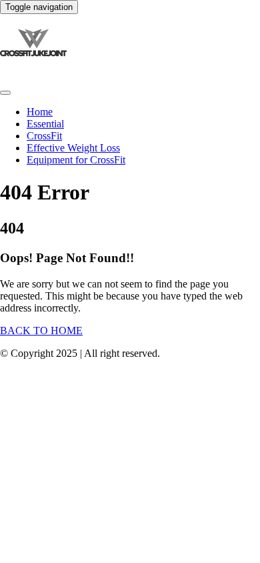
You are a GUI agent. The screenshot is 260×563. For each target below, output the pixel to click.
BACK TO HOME (41, 330)
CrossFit (44, 135)
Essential (45, 123)
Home (40, 111)
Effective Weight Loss (73, 147)
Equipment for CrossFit (76, 159)
